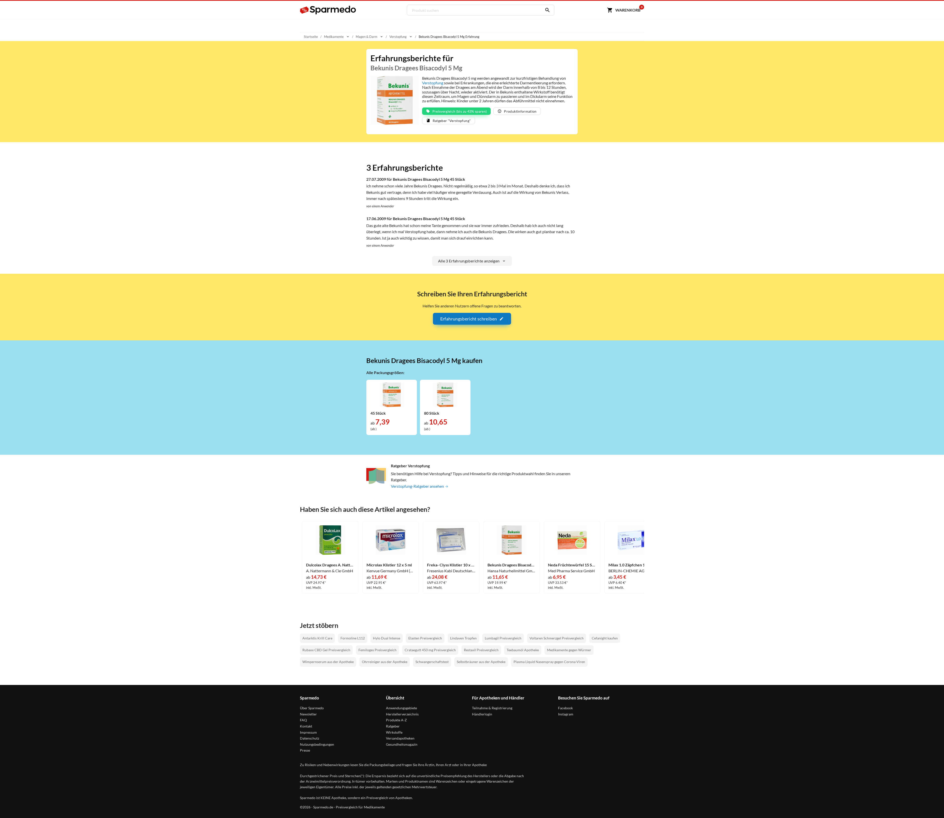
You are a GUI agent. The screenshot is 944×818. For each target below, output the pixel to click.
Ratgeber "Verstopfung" (452, 121)
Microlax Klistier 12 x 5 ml (389, 565)
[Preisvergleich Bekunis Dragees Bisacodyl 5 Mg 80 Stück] (445, 394)
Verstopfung (432, 82)
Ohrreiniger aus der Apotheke (384, 662)
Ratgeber (393, 726)
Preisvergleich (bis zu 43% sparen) (459, 111)
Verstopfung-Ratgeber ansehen (418, 486)
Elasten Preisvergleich (425, 638)
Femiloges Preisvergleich (377, 650)
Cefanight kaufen (605, 638)
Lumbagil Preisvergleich (503, 638)
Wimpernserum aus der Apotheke (328, 662)
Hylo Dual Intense (386, 638)
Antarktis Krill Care (317, 638)
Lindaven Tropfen (463, 638)
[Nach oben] (931, 805)
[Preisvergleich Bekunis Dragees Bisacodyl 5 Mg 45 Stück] (391, 394)
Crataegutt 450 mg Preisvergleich (430, 650)
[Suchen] (546, 10)
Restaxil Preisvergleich (481, 650)
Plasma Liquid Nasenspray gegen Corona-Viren (549, 662)
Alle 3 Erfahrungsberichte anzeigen (469, 260)
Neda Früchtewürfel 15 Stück (572, 565)
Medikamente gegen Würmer (569, 650)
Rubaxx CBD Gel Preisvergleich (326, 650)
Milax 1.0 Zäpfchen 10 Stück (632, 565)
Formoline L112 (352, 638)
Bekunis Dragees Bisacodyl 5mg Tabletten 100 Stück (511, 565)
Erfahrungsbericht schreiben (468, 318)
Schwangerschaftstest (432, 662)
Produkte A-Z (396, 720)
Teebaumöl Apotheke (523, 650)
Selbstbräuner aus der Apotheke (481, 662)
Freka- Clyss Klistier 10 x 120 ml (451, 565)
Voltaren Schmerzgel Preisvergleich (557, 638)
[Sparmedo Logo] (328, 10)
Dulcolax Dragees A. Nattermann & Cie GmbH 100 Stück (330, 565)
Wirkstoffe (394, 732)
